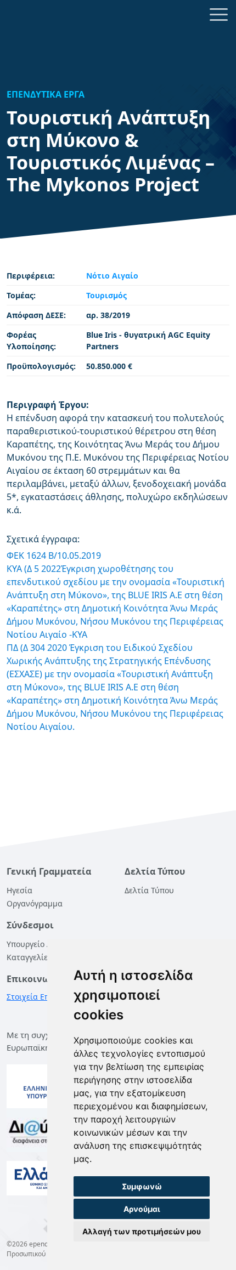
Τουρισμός (106, 295)
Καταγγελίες (29, 957)
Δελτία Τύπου (149, 890)
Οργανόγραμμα (35, 903)
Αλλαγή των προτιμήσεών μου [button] (141, 1231)
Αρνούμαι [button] (141, 1209)
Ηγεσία (19, 890)
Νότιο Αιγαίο (112, 275)
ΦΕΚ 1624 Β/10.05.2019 (54, 555)
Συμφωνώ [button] (142, 1186)
